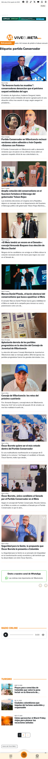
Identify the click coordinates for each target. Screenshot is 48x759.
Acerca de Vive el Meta (8, 746)
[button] (45, 585)
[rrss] (23, 2)
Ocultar (43, 6)
